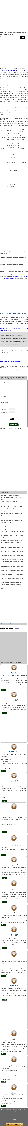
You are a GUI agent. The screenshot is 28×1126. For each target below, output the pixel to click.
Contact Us (14, 1116)
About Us (14, 1111)
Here (8, 352)
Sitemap (14, 1119)
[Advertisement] (14, 17)
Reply (3, 689)
